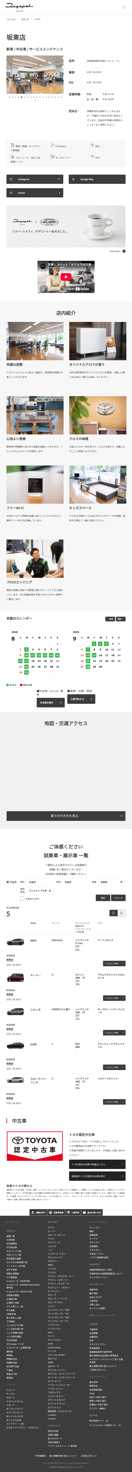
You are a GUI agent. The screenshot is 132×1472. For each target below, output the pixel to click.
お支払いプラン (96, 1253)
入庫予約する (77, 699)
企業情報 (93, 1324)
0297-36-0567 (94, 72)
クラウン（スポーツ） (58, 1279)
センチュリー (54, 1291)
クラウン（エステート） (59, 1283)
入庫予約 (93, 1300)
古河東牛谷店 (12, 1366)
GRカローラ (53, 1366)
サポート (10, 1397)
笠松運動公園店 (13, 1258)
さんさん (98, 1408)
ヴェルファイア (55, 1257)
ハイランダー (54, 1324)
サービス (10, 1393)
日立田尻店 (11, 1243)
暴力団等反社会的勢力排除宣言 (104, 1355)
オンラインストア (14, 1408)
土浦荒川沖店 (12, 1302)
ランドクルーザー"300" (59, 1309)
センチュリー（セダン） (59, 1287)
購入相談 (93, 1293)
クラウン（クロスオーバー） (61, 1276)
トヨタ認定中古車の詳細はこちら (88, 1164)
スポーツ (10, 1405)
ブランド (10, 1384)
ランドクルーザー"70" (58, 1313)
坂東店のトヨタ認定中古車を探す (88, 1176)
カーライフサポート (98, 1221)
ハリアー (52, 1306)
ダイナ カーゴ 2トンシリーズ (61, 1377)
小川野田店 (11, 1277)
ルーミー (52, 1231)
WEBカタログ (95, 1297)
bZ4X (50, 1343)
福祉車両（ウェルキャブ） (60, 1411)
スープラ (52, 1351)
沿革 (91, 1340)
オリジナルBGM (13, 1420)
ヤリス (51, 1238)
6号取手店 (11, 1313)
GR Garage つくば (15, 1343)
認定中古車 (53, 1431)
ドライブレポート (14, 1412)
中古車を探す (46, 702)
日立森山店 (11, 1247)
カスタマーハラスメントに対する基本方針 (106, 1361)
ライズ (51, 1336)
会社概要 (93, 1333)
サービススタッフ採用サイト (103, 1425)
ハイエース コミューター (59, 1384)
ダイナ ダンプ (54, 1381)
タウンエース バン (56, 1369)
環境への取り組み (97, 1400)
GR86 (50, 1362)
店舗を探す (11, 1230)
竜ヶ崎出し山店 (13, 1317)
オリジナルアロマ (14, 1416)
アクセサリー (95, 1249)
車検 (91, 1231)
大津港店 (10, 1239)
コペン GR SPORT (56, 1354)
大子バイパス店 (13, 1251)
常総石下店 (11, 1373)
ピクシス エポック (56, 1399)
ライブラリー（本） (15, 1423)
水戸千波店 (11, 1269)
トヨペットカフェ (14, 1401)
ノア (50, 1249)
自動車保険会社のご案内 (100, 1269)
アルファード (54, 1242)
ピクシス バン (54, 1407)
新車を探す (53, 1221)
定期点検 (93, 1234)
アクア (51, 1227)
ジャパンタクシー (56, 1396)
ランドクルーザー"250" (59, 1317)
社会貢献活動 (95, 1389)
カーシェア (94, 1227)
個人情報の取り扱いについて (103, 1366)
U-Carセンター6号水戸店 (18, 1281)
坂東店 (9, 959)
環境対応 (93, 1385)
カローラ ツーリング (57, 1298)
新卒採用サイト (96, 1420)
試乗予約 (93, 1289)
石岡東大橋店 (12, 1295)
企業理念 (93, 1336)
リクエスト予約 (111, 963)
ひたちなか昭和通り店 (16, 1262)
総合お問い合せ (96, 1284)
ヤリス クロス (54, 1339)
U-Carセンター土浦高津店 (18, 1347)
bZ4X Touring (54, 1347)
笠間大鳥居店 (12, 1273)
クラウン (52, 1272)
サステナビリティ (97, 1344)
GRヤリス (52, 1358)
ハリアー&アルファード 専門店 (62, 1445)
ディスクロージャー (98, 1277)
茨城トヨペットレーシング (101, 1315)
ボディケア (94, 1242)
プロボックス (54, 1392)
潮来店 (9, 1351)
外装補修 (93, 1246)
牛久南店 (10, 1310)
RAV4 (50, 1332)
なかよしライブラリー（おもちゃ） (23, 1427)
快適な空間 (53, 1434)
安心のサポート (55, 1438)
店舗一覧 (10, 1236)
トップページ (12, 1221)
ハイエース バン (55, 1388)
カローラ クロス (55, 1302)
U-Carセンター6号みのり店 (19, 1291)
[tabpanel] (35, 74)
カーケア (93, 1238)
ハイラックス (54, 1328)
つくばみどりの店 (14, 1325)
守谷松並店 (11, 1340)
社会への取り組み (97, 1397)
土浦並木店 (11, 1298)
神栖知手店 (11, 1358)
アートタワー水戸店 (15, 1265)
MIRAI (50, 1264)
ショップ (10, 1389)
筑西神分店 (11, 1362)
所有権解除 (94, 1348)
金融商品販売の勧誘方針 (100, 1351)
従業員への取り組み (98, 1404)
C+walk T (52, 1418)
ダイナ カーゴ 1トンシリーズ (61, 1373)
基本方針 (93, 1382)
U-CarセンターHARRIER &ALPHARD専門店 (23, 1286)
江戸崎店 (10, 1321)
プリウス (52, 1268)
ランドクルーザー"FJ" (58, 1321)
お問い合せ (94, 1304)
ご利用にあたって (97, 1369)
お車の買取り (54, 1442)
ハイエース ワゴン (56, 1253)
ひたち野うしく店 (14, 1306)
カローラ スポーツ (56, 1234)
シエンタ (52, 1246)
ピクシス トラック (56, 1403)
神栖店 (9, 1355)
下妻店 (9, 1370)
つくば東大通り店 (14, 1328)
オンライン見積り (97, 1308)
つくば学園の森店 (14, 1332)
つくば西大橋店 (13, 1336)
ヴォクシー (53, 1261)
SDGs (92, 1393)
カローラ (52, 1294)
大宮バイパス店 (13, 1254)
